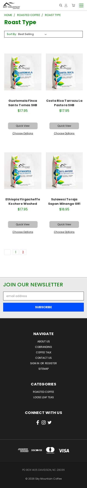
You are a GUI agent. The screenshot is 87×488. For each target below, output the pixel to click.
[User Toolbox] (66, 5)
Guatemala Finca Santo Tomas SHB (22, 103)
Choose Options (22, 133)
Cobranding (43, 347)
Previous (6, 480)
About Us (43, 341)
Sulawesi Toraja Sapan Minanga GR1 (64, 201)
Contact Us (43, 358)
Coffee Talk (43, 352)
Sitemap (43, 369)
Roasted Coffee (43, 392)
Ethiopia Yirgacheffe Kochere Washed (22, 201)
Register (51, 363)
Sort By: (12, 34)
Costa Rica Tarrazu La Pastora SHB (64, 103)
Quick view (23, 126)
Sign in (35, 363)
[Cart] (73, 5)
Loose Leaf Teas (43, 397)
